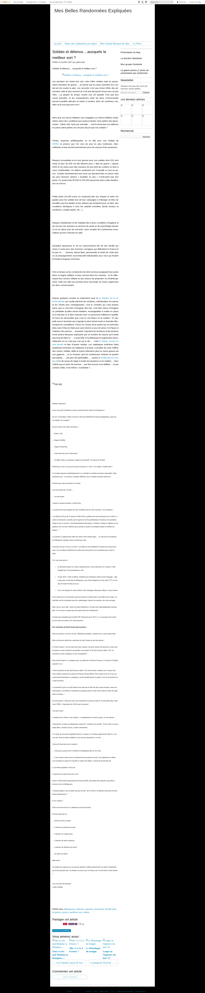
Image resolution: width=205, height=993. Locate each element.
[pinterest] (146, 2)
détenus (80, 909)
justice (65, 912)
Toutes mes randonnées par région (80, 43)
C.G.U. (112, 991)
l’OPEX (55, 144)
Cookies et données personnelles (125, 991)
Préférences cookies (140, 991)
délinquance (69, 909)
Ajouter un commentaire (70, 977)
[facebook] (139, 2)
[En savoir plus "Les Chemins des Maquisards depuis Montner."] (126, 109)
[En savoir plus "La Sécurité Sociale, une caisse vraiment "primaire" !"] (136, 109)
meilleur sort (76, 912)
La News (137, 43)
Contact (95, 991)
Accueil (57, 43)
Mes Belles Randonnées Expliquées (93, 10)
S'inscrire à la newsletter (61, 930)
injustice (89, 909)
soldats (86, 912)
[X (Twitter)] (142, 2)
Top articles (88, 991)
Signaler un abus (104, 991)
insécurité (99, 909)
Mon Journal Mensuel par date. (115, 43)
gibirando (69, 991)
